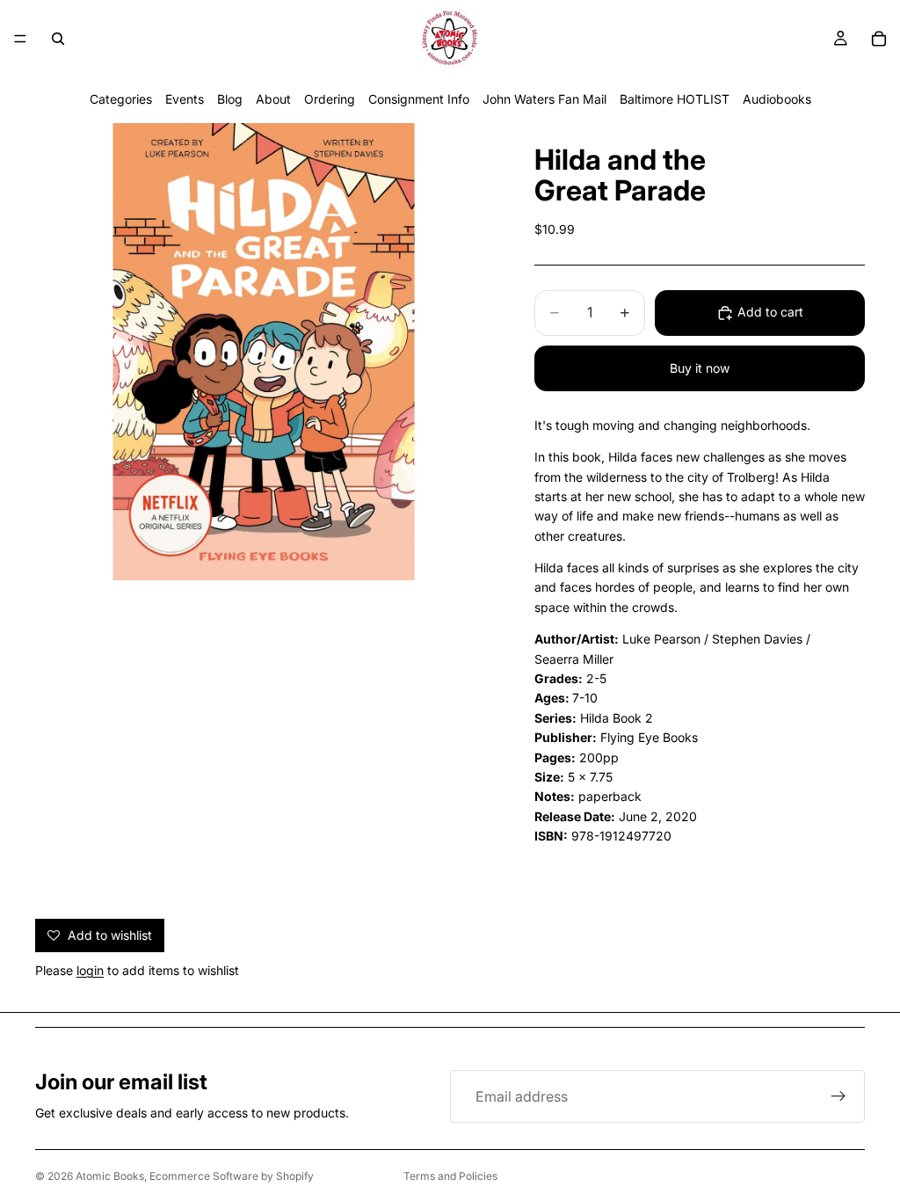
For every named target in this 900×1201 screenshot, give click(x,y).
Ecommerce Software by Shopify (231, 1176)
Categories (121, 98)
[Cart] (879, 38)
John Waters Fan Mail (544, 98)
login (90, 970)
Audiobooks (777, 98)
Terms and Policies (450, 1176)
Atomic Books (110, 1176)
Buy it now (699, 367)
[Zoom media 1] (263, 351)
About (273, 98)
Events (184, 98)
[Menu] (20, 38)
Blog (230, 98)
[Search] (58, 38)
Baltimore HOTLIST (674, 98)
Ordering (329, 98)
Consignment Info (418, 98)
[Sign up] (838, 1096)
